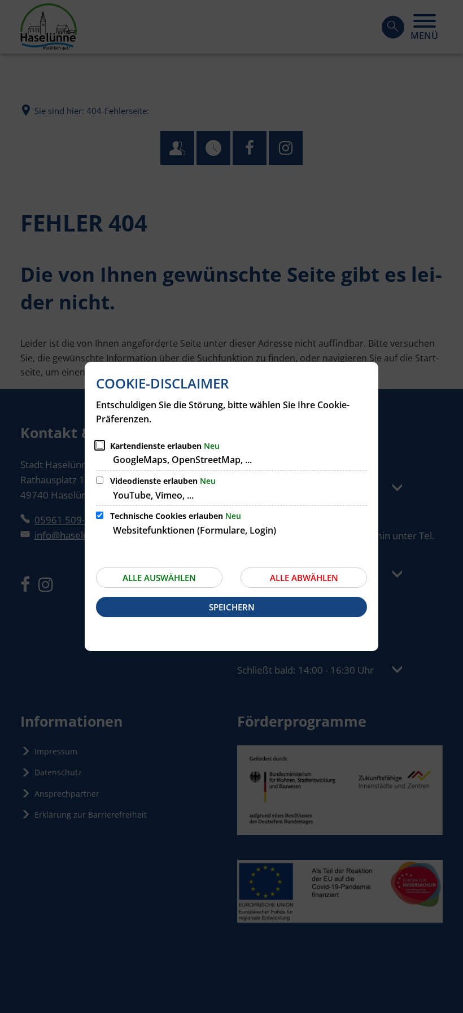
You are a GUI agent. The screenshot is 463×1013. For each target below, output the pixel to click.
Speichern (232, 607)
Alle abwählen (304, 577)
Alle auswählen (159, 577)
